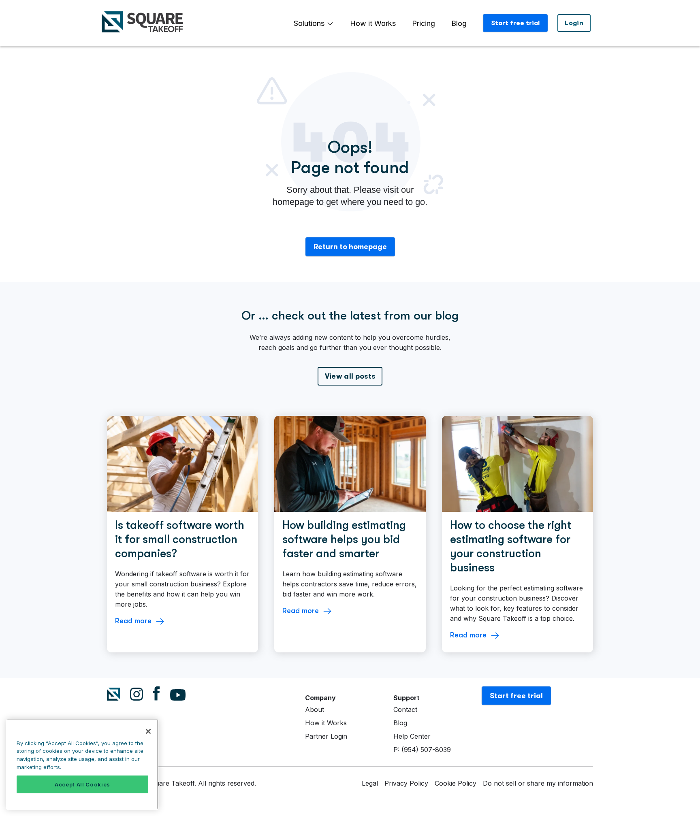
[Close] (148, 731)
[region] (82, 764)
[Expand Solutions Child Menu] (330, 23)
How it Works (373, 23)
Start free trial (515, 23)
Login (574, 23)
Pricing (423, 23)
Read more (133, 621)
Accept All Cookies (82, 784)
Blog (459, 23)
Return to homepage (350, 247)
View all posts (350, 376)
